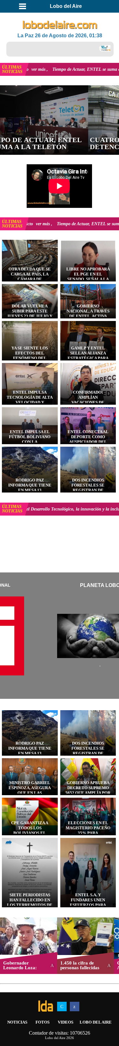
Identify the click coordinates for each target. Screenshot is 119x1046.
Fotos (43, 1022)
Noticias (17, 1022)
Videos (65, 1022)
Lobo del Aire (96, 1022)
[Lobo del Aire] (60, 25)
